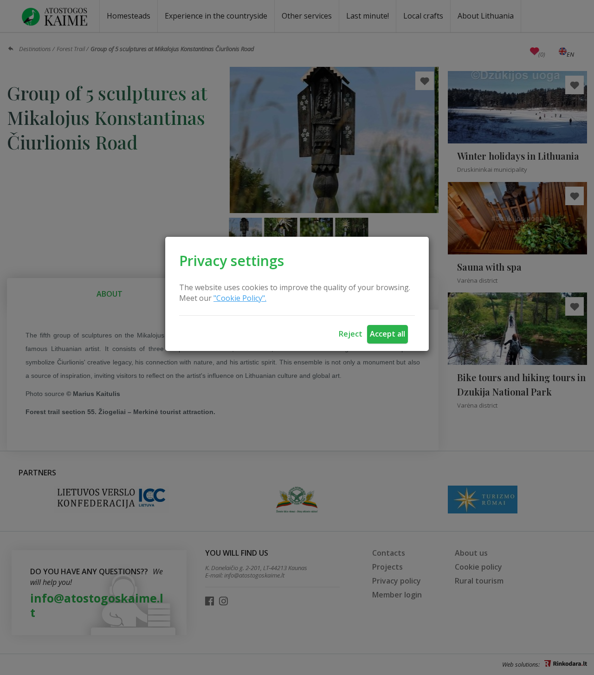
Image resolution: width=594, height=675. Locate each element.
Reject (350, 334)
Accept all (387, 334)
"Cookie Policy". (239, 298)
